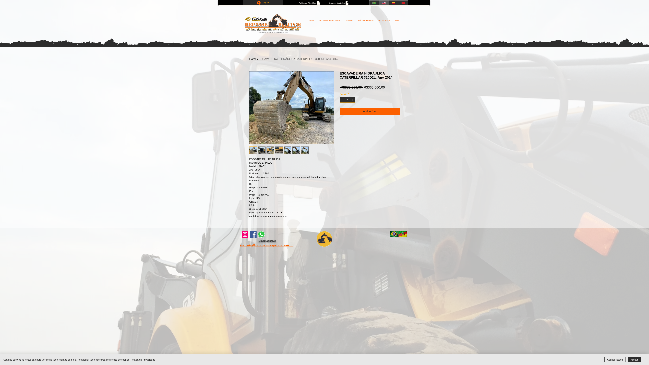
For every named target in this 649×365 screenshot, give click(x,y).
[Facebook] (253, 234)
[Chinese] (403, 3)
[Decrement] (342, 99)
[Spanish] (393, 3)
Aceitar (634, 359)
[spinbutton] (347, 99)
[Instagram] (245, 234)
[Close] (645, 359)
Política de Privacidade (143, 359)
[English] (384, 3)
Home (253, 59)
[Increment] (353, 99)
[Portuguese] (374, 3)
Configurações (615, 359)
